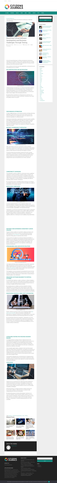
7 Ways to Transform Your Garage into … (47, 38)
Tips (40, 96)
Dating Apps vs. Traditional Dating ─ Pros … (47, 57)
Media (41, 86)
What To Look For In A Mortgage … (46, 34)
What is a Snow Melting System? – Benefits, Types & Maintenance (30, 438)
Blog (40, 69)
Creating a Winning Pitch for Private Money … (47, 50)
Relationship (42, 90)
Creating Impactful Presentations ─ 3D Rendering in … (45, 54)
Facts (41, 74)
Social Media (42, 92)
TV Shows (41, 99)
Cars (40, 72)
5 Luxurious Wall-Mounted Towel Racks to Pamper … (47, 42)
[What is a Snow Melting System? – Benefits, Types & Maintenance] (30, 433)
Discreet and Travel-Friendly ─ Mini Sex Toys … (47, 30)
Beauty (41, 68)
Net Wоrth (41, 87)
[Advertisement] (20, 53)
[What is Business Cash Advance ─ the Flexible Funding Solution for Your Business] (30, 421)
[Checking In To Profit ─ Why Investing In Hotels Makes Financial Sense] (10, 433)
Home (41, 81)
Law (40, 83)
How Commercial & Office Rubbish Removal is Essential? (10, 426)
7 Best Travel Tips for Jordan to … (47, 46)
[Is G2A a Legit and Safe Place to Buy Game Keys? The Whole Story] (20, 421)
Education (41, 73)
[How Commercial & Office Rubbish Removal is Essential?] (10, 421)
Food (40, 77)
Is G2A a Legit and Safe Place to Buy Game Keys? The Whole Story (20, 426)
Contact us (39, 466)
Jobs (40, 82)
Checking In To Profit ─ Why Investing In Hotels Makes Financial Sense (10, 438)
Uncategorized (42, 100)
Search (45, 20)
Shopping (41, 91)
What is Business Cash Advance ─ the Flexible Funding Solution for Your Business (30, 427)
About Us (39, 465)
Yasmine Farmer (10, 44)
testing (26, 415)
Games (41, 78)
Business (25, 44)
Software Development (17, 415)
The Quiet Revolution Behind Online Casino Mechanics (47, 27)
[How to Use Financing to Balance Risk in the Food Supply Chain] (20, 433)
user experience (16, 234)
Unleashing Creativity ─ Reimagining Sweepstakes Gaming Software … (47, 61)
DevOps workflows (11, 267)
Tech (29, 44)
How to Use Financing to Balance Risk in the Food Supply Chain (20, 438)
